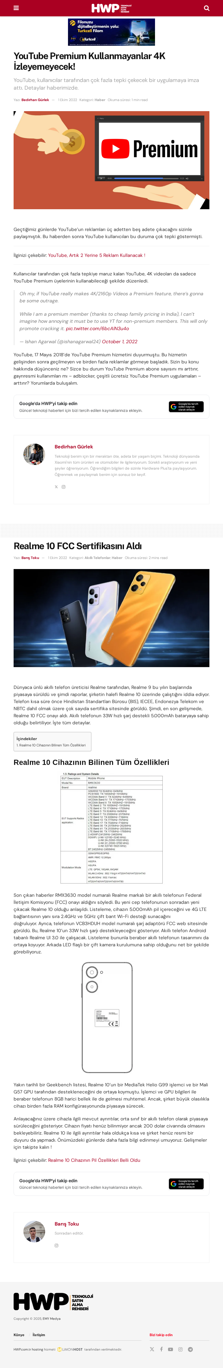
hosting (37, 1349)
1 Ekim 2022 (67, 100)
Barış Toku (30, 557)
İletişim (39, 1335)
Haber (100, 100)
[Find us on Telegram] (190, 1349)
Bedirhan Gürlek (35, 100)
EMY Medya (52, 1319)
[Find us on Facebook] (161, 1349)
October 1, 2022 (119, 342)
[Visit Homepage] (111, 8)
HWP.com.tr (22, 1349)
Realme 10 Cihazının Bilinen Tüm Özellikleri (52, 745)
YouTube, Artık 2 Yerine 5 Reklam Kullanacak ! (96, 255)
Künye (19, 1335)
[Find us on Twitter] (152, 1349)
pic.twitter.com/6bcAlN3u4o (97, 329)
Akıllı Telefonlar (97, 557)
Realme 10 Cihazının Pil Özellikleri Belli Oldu (94, 1160)
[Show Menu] (16, 8)
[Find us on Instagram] (180, 1349)
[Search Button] (206, 8)
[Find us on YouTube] (170, 1349)
